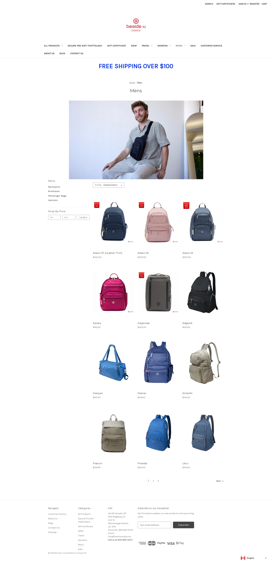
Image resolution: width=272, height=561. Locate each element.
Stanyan (98, 393)
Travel (145, 45)
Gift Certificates (225, 4)
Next (218, 481)
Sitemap (52, 532)
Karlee (97, 323)
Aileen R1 (143, 252)
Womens (162, 45)
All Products (52, 45)
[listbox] (113, 185)
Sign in (242, 4)
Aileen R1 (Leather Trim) (107, 252)
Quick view (111, 217)
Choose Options (113, 228)
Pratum (97, 463)
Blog (62, 53)
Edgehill (187, 323)
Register (254, 4)
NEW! (134, 45)
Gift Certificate (116, 45)
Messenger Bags (57, 195)
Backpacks (54, 186)
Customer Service (211, 45)
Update (83, 217)
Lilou (185, 463)
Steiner (142, 393)
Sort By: (98, 185)
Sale (193, 45)
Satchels (53, 200)
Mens (179, 45)
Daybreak (144, 323)
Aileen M (187, 252)
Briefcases (54, 191)
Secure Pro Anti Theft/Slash (85, 45)
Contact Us (76, 53)
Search (209, 4)
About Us (49, 53)
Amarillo (187, 393)
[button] (253, 558)
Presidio (142, 463)
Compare (112, 222)
